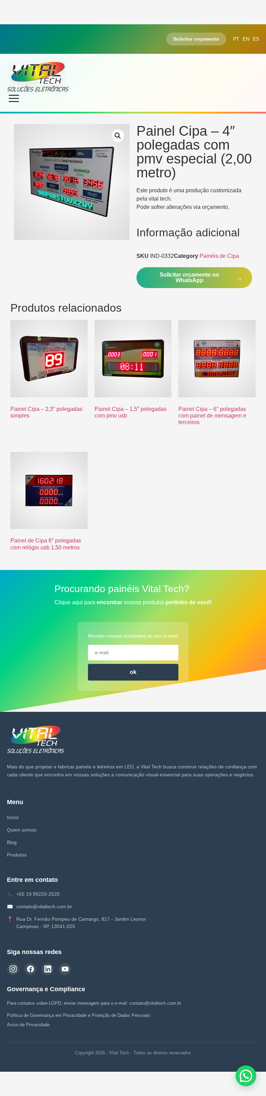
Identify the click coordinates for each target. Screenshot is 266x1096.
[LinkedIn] (48, 969)
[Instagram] (13, 969)
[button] (118, 135)
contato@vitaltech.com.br (44, 906)
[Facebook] (30, 969)
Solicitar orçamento (196, 39)
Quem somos (21, 830)
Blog (12, 842)
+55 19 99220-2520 (38, 894)
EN (246, 39)
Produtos (17, 855)
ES (256, 39)
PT (236, 39)
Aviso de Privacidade (28, 1024)
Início (13, 817)
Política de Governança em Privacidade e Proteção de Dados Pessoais (78, 1015)
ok (133, 672)
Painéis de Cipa (219, 256)
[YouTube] (65, 969)
